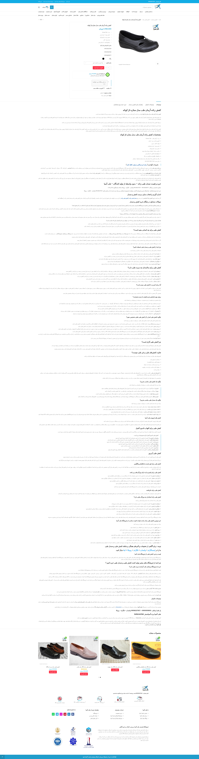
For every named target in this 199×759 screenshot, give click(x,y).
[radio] (103, 59)
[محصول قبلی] (43, 20)
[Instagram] (61, 714)
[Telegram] (57, 714)
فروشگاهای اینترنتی (150, 210)
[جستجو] (52, 7)
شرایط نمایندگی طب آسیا (116, 718)
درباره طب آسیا (143, 715)
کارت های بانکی (93, 718)
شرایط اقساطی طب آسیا (116, 715)
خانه (160, 19)
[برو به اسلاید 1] (100, 677)
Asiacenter (119, 607)
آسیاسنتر (70, 168)
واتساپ (143, 550)
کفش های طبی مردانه (80, 602)
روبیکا (130, 550)
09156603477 (107, 55)
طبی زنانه (88, 602)
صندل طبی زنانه (133, 198)
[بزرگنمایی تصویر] (158, 64)
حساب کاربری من (93, 715)
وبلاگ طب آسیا (143, 718)
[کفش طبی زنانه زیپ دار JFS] (53, 651)
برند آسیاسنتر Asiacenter (144, 614)
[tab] (158, 103)
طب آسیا (159, 595)
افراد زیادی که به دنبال (153, 173)
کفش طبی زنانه (146, 19)
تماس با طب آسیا (143, 713)
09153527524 (107, 48)
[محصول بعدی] (39, 20)
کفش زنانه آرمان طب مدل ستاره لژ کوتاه (151, 114)
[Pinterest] (65, 714)
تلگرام (136, 550)
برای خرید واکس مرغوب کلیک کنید (137, 165)
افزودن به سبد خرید (98, 67)
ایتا (124, 550)
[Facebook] (72, 714)
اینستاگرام (151, 550)
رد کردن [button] (2, 757)
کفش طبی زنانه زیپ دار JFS (53, 667)
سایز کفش (108, 62)
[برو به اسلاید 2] (98, 677)
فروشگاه (95, 713)
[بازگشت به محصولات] (41, 20)
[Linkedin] (68, 714)
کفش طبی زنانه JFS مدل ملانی (84, 667)
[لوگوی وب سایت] (157, 7)
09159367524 (151, 1)
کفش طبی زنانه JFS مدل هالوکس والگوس (146, 667)
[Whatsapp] (53, 714)
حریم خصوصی (119, 713)
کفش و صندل (154, 19)
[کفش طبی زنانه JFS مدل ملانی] (84, 651)
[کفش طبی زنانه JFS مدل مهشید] (115, 651)
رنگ (110, 58)
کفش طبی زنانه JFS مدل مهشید (115, 667)
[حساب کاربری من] (39, 7)
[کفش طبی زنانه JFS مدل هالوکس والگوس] (146, 651)
